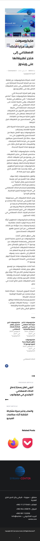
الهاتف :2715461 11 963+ (26, 504)
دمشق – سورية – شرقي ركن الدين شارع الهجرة (21, 499)
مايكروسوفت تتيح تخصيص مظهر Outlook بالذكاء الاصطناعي (13, 326)
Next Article (12, 406)
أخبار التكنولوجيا (29, 73)
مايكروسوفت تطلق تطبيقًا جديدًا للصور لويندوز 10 (28, 342)
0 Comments (11, 70)
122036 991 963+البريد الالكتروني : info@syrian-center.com (24, 516)
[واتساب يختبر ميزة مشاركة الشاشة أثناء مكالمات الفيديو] (6, 399)
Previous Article (26, 382)
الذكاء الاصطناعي (29, 359)
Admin (31, 70)
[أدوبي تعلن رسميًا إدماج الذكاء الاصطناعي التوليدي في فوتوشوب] (33, 375)
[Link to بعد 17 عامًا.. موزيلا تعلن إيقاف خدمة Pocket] (20, 443)
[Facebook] (6, 366)
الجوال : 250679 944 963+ (26, 509)
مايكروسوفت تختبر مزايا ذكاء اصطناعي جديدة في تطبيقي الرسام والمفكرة (28, 326)
